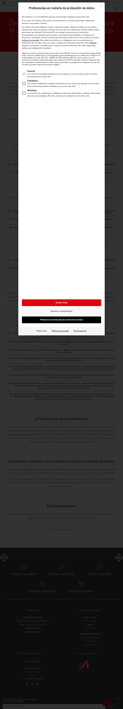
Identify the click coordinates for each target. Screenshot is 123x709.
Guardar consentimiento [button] (61, 311)
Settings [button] (93, 43)
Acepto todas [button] (62, 303)
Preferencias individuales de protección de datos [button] (61, 320)
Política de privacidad (60, 331)
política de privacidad (30, 40)
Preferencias (42, 331)
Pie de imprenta (80, 331)
